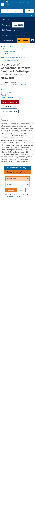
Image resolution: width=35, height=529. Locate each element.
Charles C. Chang (7, 97)
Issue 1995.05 (18, 25)
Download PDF (11, 102)
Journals (10, 46)
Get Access (23, 40)
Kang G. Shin (5, 95)
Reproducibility (7, 40)
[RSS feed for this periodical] (32, 40)
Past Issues (6, 25)
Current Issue (17, 20)
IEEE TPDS (6, 20)
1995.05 (5, 54)
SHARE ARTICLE (10, 107)
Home (3, 46)
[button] (32, 15)
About (16, 30)
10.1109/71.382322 (19, 85)
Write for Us (6, 35)
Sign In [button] (25, 172)
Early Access (6, 30)
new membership (12, 197)
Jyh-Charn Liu (6, 92)
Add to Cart (11, 190)
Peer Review (20, 35)
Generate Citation (10, 111)
